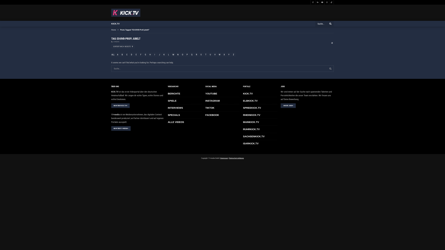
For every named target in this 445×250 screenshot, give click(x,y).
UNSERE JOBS (287, 105)
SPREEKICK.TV (252, 107)
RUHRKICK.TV (251, 129)
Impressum (224, 158)
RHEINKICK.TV (251, 115)
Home (113, 30)
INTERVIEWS (175, 107)
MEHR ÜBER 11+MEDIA (120, 128)
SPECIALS (174, 115)
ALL (112, 54)
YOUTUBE (211, 93)
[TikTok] (331, 2)
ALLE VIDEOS (176, 122)
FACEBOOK (212, 115)
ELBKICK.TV (250, 100)
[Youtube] (322, 2)
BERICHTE (174, 93)
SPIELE (172, 100)
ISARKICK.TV (251, 143)
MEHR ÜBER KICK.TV (120, 105)
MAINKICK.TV (251, 122)
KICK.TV (248, 93)
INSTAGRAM (212, 100)
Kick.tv (115, 24)
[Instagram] (326, 2)
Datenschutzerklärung (236, 158)
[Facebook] (313, 2)
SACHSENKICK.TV (254, 136)
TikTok (209, 107)
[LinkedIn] (317, 2)
